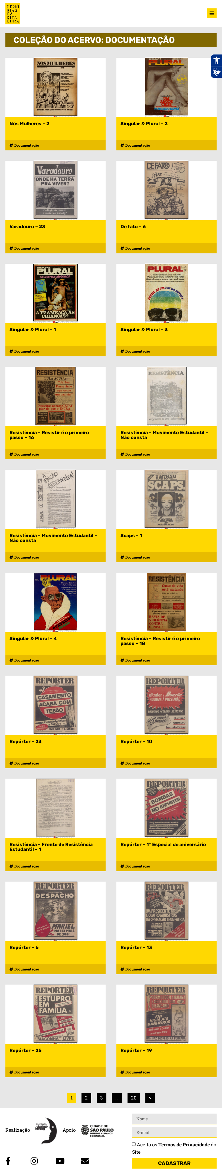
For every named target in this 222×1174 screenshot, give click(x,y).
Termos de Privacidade (184, 1144)
